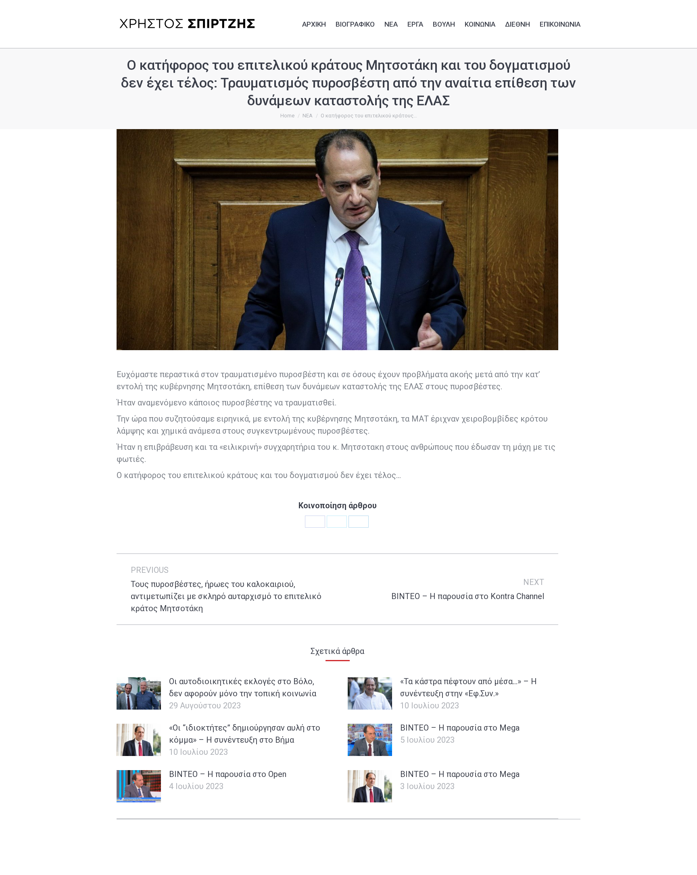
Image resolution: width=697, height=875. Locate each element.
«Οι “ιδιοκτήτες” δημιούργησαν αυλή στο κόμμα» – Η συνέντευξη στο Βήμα (244, 734)
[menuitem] (314, 23)
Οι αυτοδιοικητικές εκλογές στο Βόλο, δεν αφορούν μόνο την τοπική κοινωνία (242, 687)
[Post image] (139, 693)
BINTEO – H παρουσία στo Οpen (227, 774)
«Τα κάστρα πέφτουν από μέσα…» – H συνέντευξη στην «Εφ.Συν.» (468, 687)
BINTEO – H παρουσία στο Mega (460, 728)
